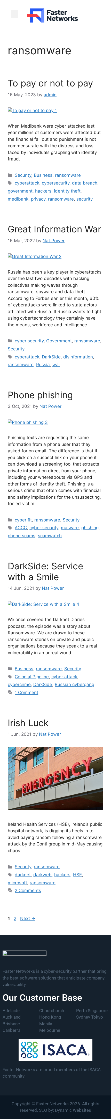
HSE (77, 874)
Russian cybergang (74, 684)
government (20, 191)
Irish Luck (28, 722)
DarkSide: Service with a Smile (45, 571)
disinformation (78, 356)
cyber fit (23, 519)
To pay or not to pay (50, 83)
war (56, 364)
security (84, 199)
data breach (84, 183)
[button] (14, 14)
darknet (23, 874)
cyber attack (64, 676)
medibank (18, 199)
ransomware (68, 175)
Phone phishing (40, 394)
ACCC (21, 527)
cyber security (29, 340)
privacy (38, 199)
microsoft (17, 882)
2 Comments (28, 890)
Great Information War (54, 229)
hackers (43, 191)
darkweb (42, 874)
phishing (90, 527)
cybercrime (19, 684)
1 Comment (26, 692)
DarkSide (51, 356)
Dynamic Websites (73, 1110)
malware (70, 527)
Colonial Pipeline (32, 676)
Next (27, 918)
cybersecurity (55, 183)
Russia (43, 364)
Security (23, 175)
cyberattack (27, 183)
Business (43, 175)
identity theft (67, 191)
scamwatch (50, 535)
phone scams (21, 535)
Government (59, 340)
